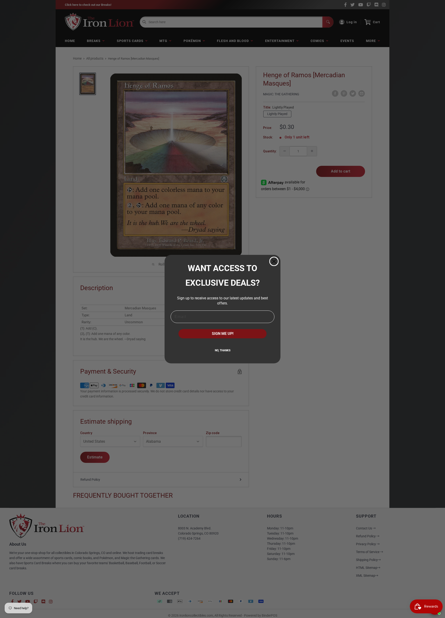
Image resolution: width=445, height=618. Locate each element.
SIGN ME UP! (222, 333)
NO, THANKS (222, 350)
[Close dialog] (274, 261)
